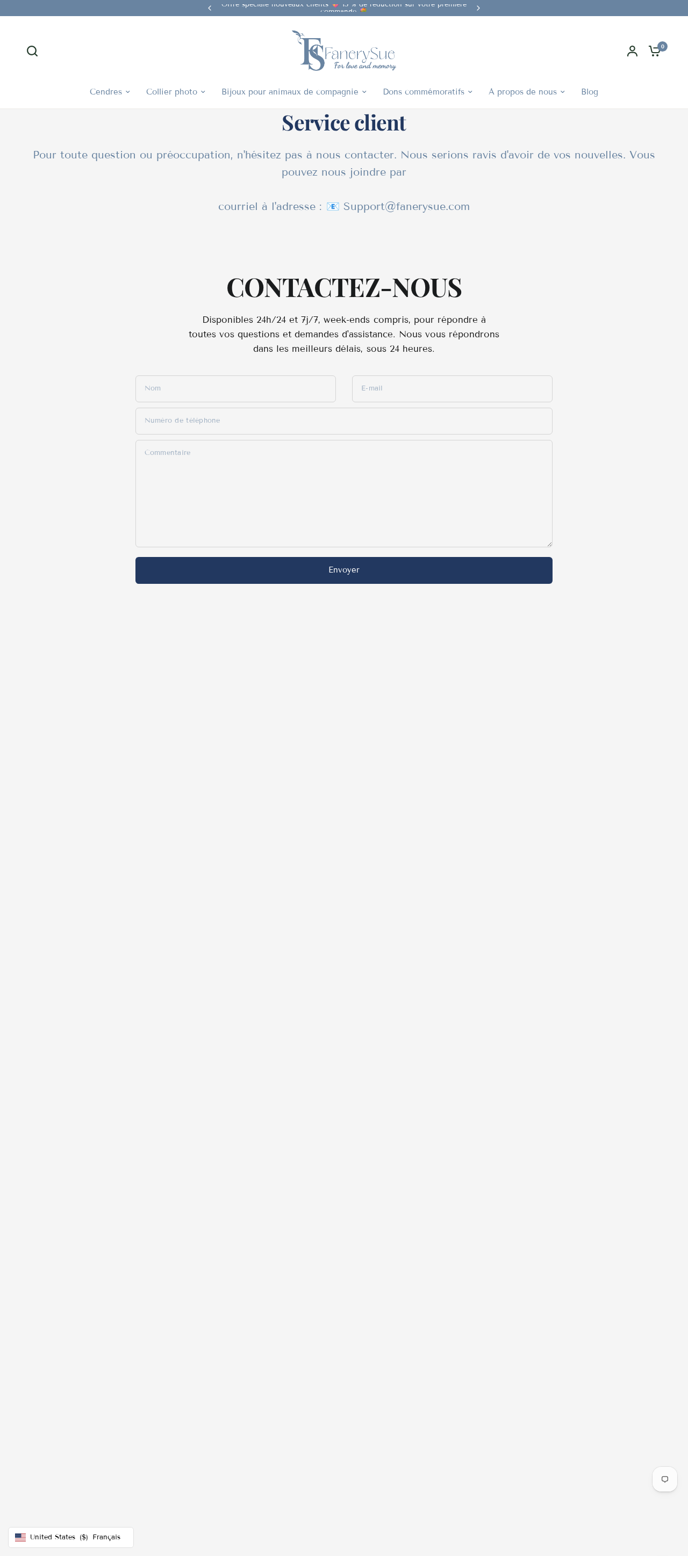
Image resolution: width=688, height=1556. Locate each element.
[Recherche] (35, 51)
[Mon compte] (632, 50)
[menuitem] (110, 91)
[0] (652, 50)
